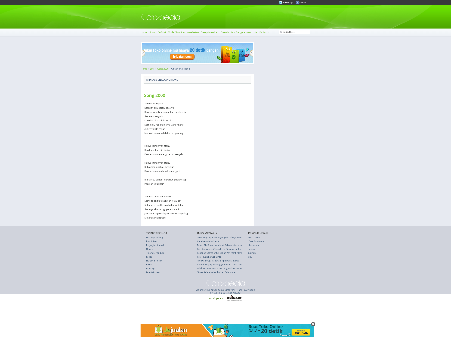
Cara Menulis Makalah (208, 241)
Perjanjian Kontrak (155, 245)
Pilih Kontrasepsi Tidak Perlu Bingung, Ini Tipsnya (221, 249)
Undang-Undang (154, 237)
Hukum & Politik (154, 260)
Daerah (225, 32)
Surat (152, 32)
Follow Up (287, 2)
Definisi (162, 32)
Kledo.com (253, 245)
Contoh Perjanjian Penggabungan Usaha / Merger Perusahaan (228, 264)
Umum (149, 249)
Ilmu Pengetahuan (241, 32)
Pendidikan (151, 241)
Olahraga (151, 268)
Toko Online (254, 237)
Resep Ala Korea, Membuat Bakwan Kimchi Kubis (221, 245)
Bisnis (149, 264)
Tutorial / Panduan (155, 252)
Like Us (303, 2)
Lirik (255, 32)
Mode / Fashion (176, 32)
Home (144, 32)
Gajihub (252, 252)
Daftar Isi (264, 32)
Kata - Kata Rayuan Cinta (209, 256)
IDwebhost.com (256, 241)
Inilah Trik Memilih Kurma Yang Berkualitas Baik (220, 268)
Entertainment (153, 272)
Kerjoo (251, 249)
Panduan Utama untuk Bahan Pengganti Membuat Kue (224, 252)
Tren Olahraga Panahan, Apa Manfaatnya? (218, 260)
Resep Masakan (209, 32)
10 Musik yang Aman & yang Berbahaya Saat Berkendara (225, 237)
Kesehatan (193, 32)
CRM (250, 256)
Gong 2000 (162, 68)
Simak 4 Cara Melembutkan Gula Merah (216, 272)
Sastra (149, 256)
